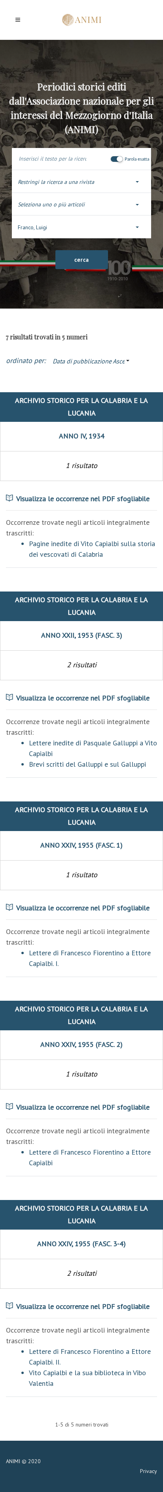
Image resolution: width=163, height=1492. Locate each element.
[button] (81, 182)
